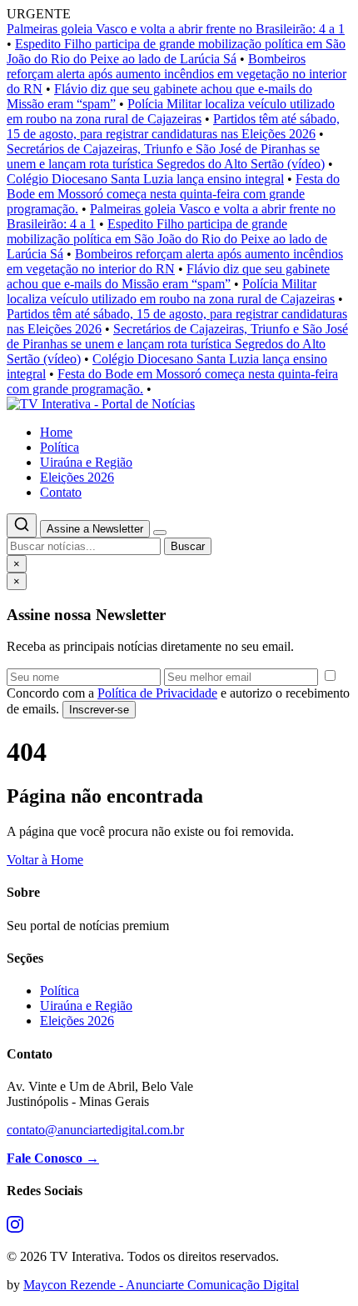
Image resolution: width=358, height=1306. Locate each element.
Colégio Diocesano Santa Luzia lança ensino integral (145, 179)
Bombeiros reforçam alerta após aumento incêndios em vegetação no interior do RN (176, 74)
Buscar (188, 546)
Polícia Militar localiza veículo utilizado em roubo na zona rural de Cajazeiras (171, 111)
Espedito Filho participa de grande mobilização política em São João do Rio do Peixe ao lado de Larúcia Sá (176, 51)
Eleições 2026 (77, 477)
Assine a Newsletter (95, 529)
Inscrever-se (99, 709)
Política (59, 447)
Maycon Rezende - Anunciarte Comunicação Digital (161, 1285)
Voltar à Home (45, 860)
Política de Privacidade (157, 693)
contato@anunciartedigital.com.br (95, 1130)
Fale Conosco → (53, 1158)
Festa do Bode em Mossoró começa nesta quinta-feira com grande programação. (173, 194)
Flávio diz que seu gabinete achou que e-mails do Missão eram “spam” (168, 276)
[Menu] (160, 532)
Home (56, 432)
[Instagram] (15, 1228)
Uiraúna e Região (86, 462)
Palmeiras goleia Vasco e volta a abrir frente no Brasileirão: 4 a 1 (176, 29)
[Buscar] (22, 525)
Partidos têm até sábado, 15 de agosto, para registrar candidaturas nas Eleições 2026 (173, 126)
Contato (61, 492)
